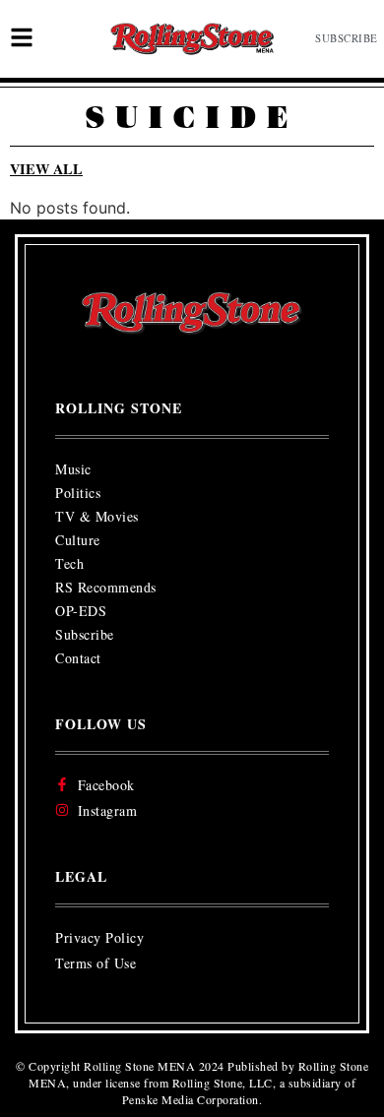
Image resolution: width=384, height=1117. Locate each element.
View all (46, 168)
